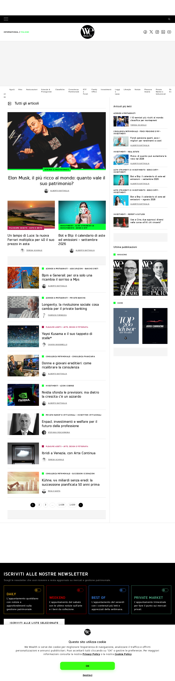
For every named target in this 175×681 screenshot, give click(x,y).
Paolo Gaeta (54, 491)
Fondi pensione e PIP (149, 131)
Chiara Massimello (57, 344)
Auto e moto (35, 228)
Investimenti (106, 89)
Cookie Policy (123, 654)
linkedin (163, 32)
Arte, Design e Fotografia (75, 327)
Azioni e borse (67, 386)
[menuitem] (11, 32)
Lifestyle (127, 89)
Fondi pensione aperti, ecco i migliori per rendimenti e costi (146, 139)
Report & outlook (136, 214)
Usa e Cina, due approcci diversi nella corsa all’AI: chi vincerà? (146, 221)
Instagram (157, 32)
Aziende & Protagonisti (46, 91)
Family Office (94, 91)
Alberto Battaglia (59, 191)
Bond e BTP (82, 228)
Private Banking (77, 298)
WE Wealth (87, 32)
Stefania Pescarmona (59, 432)
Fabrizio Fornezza (57, 315)
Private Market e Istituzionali (161, 92)
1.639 (72, 505)
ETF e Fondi (85, 92)
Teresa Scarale (34, 250)
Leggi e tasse (117, 92)
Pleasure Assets (148, 91)
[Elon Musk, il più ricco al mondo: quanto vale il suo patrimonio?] (57, 141)
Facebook (145, 32)
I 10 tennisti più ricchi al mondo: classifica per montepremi (147, 119)
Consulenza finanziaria (83, 356)
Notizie (138, 89)
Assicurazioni (32, 89)
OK (87, 665)
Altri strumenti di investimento (129, 170)
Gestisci (87, 675)
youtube (169, 32)
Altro (20, 89)
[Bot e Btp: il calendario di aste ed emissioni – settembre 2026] (82, 215)
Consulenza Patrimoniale (74, 91)
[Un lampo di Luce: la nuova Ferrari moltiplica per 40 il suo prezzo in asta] (31, 215)
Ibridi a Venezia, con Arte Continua (69, 453)
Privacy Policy (91, 654)
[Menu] (7, 19)
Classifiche (60, 89)
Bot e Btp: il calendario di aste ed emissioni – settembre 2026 (147, 177)
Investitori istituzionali (89, 415)
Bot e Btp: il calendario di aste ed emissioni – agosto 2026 (147, 198)
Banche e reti (91, 269)
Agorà (12, 89)
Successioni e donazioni (83, 473)
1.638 (61, 505)
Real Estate (133, 152)
